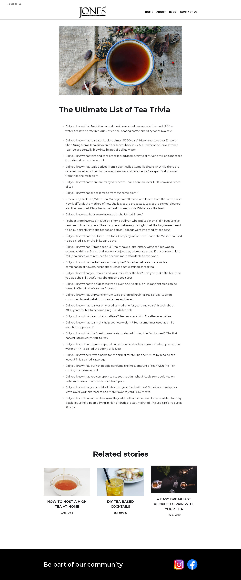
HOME (149, 11)
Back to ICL (14, 4)
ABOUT (161, 11)
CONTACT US (189, 11)
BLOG (173, 11)
